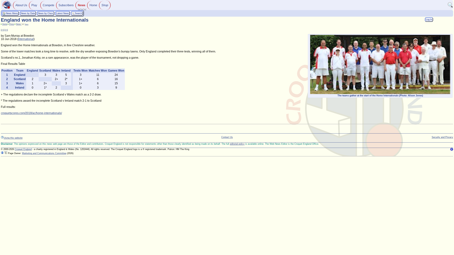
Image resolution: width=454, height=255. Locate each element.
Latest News (62, 13)
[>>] (6, 30)
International (26, 39)
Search (78, 13)
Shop (104, 5)
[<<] (2, 30)
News (81, 5)
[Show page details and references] (2, 153)
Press (11, 24)
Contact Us (227, 137)
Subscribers (66, 5)
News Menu (12, 13)
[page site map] (5, 153)
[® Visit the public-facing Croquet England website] (6, 8)
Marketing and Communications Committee (44, 153)
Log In (429, 19)
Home (93, 5)
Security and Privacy (442, 137)
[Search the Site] (450, 6)
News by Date (28, 13)
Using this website (13, 138)
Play (34, 5)
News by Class (45, 13)
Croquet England (23, 149)
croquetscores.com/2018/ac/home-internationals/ (31, 113)
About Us (21, 5)
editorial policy (237, 144)
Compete (48, 5)
